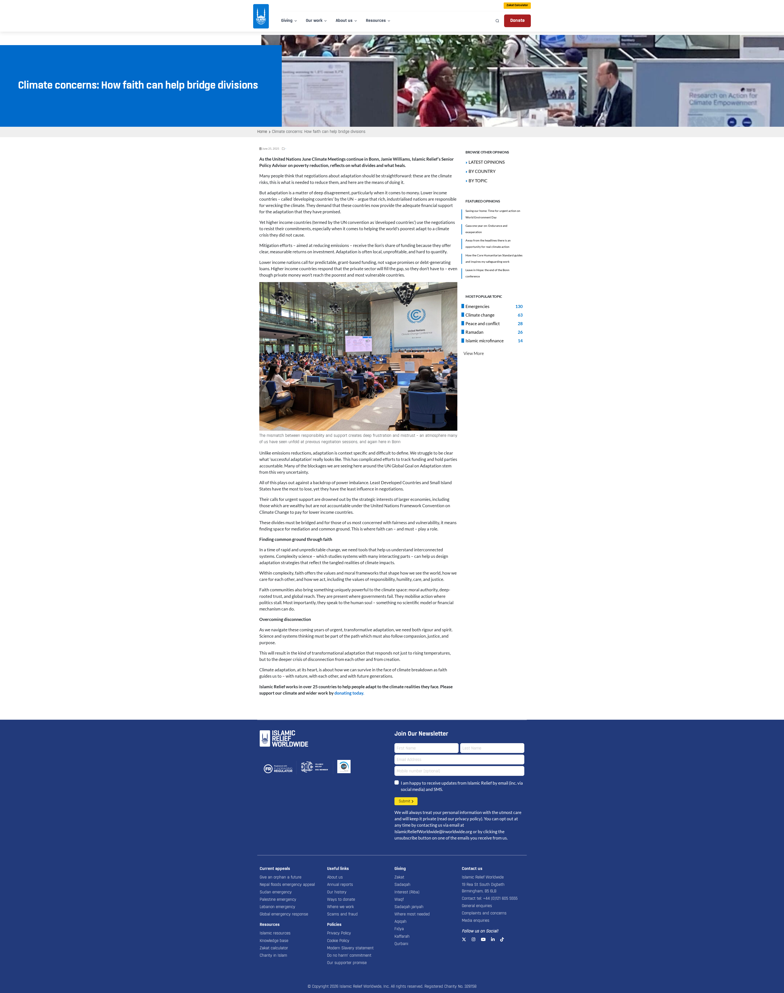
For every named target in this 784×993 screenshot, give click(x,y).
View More (473, 353)
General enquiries (477, 906)
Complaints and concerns (484, 913)
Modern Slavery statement (350, 948)
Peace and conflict (483, 323)
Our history (336, 892)
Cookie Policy (338, 941)
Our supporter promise (347, 963)
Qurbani (401, 944)
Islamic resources (275, 933)
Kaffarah (402, 937)
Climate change (480, 314)
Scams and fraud (342, 914)
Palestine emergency (278, 900)
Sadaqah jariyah (408, 907)
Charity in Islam (273, 956)
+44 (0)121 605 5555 (500, 899)
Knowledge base (274, 941)
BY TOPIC (478, 180)
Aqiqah (400, 922)
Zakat (399, 877)
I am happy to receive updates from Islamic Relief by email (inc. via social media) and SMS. (462, 786)
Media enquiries (475, 921)
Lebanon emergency (277, 907)
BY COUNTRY (482, 171)
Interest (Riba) (406, 892)
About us (335, 877)
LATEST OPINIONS (487, 162)
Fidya (399, 929)
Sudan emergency (276, 892)
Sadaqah (402, 885)
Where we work (340, 907)
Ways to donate (341, 900)
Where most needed (412, 914)
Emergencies (477, 306)
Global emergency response (284, 914)
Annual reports (340, 885)
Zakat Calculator (517, 5)
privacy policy (468, 818)
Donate (517, 20)
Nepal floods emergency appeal (287, 885)
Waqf (399, 900)
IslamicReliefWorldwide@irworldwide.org (433, 831)
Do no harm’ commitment (349, 956)
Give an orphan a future (280, 877)
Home (262, 132)
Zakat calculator (274, 948)
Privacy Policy (339, 933)
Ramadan (474, 332)
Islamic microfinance (485, 340)
